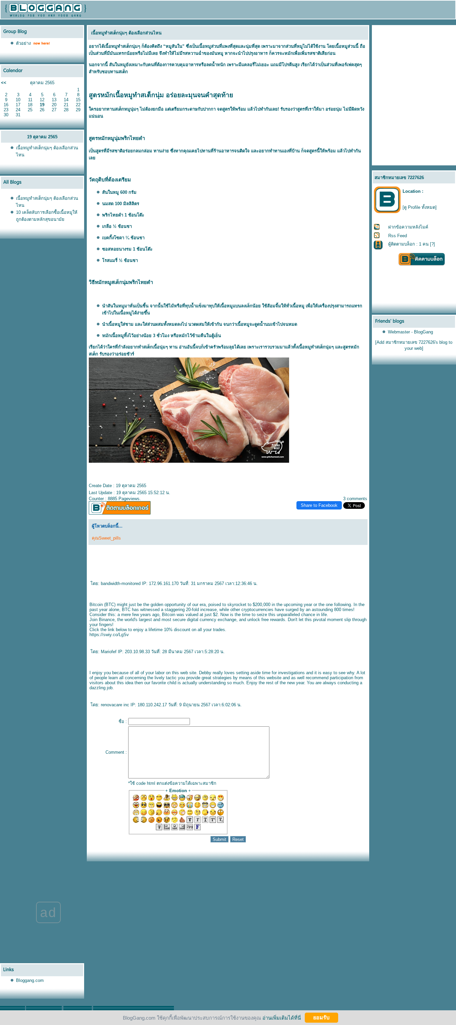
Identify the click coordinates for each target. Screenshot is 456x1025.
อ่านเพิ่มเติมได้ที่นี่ (281, 1017)
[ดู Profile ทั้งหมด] (420, 207)
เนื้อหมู (110, 46)
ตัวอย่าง (23, 43)
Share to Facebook (319, 505)
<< (3, 82)
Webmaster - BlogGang (410, 331)
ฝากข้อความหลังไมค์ (408, 227)
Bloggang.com (30, 980)
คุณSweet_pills (106, 538)
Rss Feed (397, 235)
